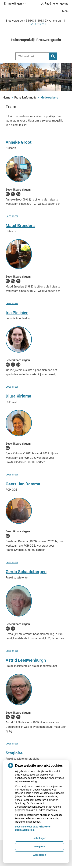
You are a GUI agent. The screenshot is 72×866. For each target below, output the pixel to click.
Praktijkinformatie (25, 97)
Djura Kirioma (18, 396)
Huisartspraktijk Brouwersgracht (36, 40)
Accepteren (39, 854)
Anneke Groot (18, 142)
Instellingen (39, 838)
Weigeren (39, 846)
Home (6, 97)
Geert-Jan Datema (23, 484)
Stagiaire (14, 753)
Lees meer (12, 216)
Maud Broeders (20, 225)
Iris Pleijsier (17, 312)
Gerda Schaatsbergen (26, 571)
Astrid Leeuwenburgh (26, 660)
